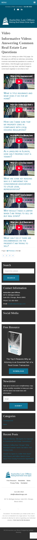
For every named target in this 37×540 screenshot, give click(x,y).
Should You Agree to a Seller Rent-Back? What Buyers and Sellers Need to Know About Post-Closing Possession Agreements (18, 456)
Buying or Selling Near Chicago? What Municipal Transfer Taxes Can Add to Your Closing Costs (17, 447)
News (5, 424)
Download (18, 371)
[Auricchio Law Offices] (18, 24)
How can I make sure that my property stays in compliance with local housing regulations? (17, 125)
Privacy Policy (14, 483)
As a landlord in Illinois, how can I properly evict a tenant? (17, 153)
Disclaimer (24, 483)
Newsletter (21, 480)
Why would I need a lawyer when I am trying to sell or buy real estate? (18, 213)
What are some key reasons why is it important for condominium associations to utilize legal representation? (18, 184)
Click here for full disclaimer (21, 520)
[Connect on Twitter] (18, 509)
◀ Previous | (11, 251)
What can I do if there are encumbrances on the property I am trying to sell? (17, 242)
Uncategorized (8, 420)
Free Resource (11, 480)
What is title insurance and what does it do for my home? (18, 95)
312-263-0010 (28, 6)
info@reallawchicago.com (16, 304)
